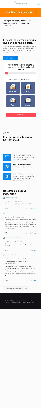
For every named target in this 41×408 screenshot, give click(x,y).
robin (8, 201)
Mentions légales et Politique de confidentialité (21, 302)
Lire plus (33, 209)
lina (8, 241)
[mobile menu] (38, 3)
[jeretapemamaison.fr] (20, 4)
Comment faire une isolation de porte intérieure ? (20, 220)
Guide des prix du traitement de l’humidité (18, 204)
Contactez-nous (30, 303)
